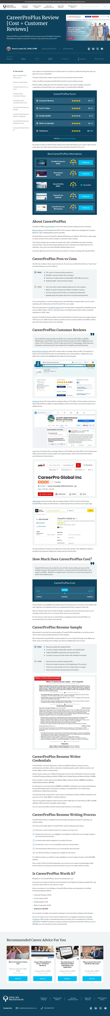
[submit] (105, 7)
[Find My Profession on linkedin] (95, 1008)
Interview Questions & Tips (49, 6)
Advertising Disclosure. (78, 1)
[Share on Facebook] (88, 48)
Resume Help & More (37, 6)
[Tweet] (97, 48)
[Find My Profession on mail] (105, 1008)
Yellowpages (36, 501)
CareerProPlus (49, 226)
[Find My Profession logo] (9, 7)
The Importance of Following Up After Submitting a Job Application (67, 964)
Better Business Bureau (40, 351)
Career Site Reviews (60, 6)
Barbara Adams (37, 230)
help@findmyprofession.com (28, 1008)
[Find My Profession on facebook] (90, 1008)
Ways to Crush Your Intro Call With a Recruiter (92, 963)
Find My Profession (54, 307)
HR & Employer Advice (72, 6)
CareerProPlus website (67, 138)
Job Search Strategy (25, 6)
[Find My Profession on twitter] (100, 1008)
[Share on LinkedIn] (93, 48)
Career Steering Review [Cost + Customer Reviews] (42, 963)
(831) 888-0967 (49, 1008)
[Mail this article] (101, 48)
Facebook (35, 401)
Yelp (33, 451)
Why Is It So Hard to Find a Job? (18, 963)
